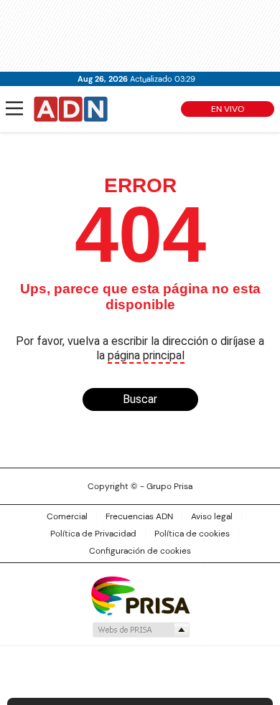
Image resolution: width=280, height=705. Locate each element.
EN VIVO (227, 109)
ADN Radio (71, 109)
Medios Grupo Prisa (140, 629)
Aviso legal (212, 516)
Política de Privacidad (93, 533)
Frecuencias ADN (139, 516)
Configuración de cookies (140, 551)
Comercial (67, 516)
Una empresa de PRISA (140, 594)
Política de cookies (192, 533)
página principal (146, 355)
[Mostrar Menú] (14, 108)
